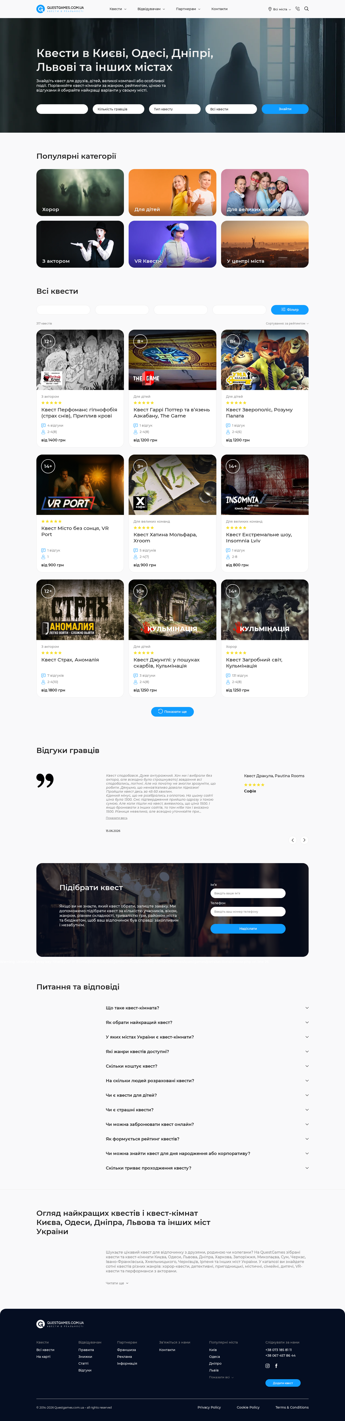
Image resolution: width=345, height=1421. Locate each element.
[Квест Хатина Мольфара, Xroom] (172, 513)
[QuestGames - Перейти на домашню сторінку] (60, 9)
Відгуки (85, 1370)
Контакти (219, 9)
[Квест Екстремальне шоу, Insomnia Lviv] (265, 513)
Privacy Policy (209, 1407)
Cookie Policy (248, 1407)
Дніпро (215, 1363)
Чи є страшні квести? (129, 1109)
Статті (83, 1363)
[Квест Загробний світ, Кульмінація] (265, 638)
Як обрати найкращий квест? (139, 1022)
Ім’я (214, 885)
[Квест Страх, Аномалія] (80, 638)
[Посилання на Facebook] (276, 1366)
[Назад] (292, 840)
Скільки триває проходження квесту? (148, 1168)
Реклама (124, 1357)
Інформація (127, 1363)
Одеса (214, 1357)
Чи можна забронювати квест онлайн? (150, 1124)
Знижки (85, 1357)
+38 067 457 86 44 (280, 1355)
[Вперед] (304, 840)
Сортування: (285, 323)
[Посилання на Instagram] (267, 1366)
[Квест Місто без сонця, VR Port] (80, 513)
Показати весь (116, 818)
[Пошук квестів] (306, 9)
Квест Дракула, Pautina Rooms (274, 776)
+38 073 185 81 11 (278, 1350)
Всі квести (45, 1350)
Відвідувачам (149, 9)
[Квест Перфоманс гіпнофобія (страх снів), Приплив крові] (80, 389)
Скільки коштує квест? (131, 1066)
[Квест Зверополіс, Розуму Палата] (265, 389)
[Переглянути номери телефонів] (297, 9)
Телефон (218, 903)
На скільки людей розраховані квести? (150, 1080)
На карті (43, 1357)
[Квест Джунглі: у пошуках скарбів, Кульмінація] (172, 638)
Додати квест (283, 1383)
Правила (86, 1350)
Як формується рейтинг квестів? (142, 1139)
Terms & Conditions (292, 1407)
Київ (213, 1350)
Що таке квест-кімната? (132, 1008)
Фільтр (293, 310)
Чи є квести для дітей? (131, 1095)
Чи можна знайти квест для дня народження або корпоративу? (178, 1153)
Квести (116, 9)
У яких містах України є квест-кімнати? (150, 1037)
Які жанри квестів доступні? (137, 1051)
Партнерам (186, 9)
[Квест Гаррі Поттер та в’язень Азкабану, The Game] (172, 389)
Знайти (285, 109)
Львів (214, 1370)
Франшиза (126, 1350)
